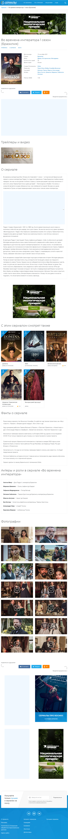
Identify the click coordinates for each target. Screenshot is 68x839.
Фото (19, 47)
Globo (39, 66)
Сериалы (4, 7)
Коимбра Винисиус (55, 68)
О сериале (13, 47)
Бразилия (40, 56)
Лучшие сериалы (52, 819)
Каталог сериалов (30, 819)
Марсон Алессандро (54, 70)
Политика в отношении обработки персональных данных (10, 827)
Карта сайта (5, 833)
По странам (38, 2)
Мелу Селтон (41, 72)
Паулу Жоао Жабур (43, 68)
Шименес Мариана (51, 72)
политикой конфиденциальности (37, 802)
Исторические (46, 58)
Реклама (4, 822)
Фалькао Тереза (42, 70)
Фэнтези (27, 829)
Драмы (40, 58)
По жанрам (28, 2)
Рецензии (48, 2)
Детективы (27, 832)
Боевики (27, 825)
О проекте (4, 819)
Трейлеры (4, 47)
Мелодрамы (54, 58)
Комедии (27, 822)
